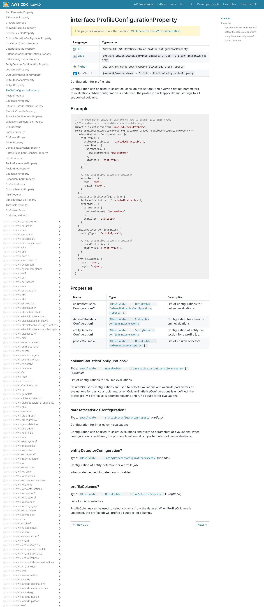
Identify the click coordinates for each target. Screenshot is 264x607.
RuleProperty (13, 194)
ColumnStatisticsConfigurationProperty (28, 38)
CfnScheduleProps (17, 215)
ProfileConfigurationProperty (22, 90)
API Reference (143, 4)
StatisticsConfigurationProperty (24, 116)
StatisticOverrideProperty (21, 111)
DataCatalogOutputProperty (22, 59)
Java (173, 4)
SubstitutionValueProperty (21, 199)
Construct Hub (249, 4)
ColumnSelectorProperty (20, 33)
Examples (229, 4)
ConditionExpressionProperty (23, 147)
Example (225, 18)
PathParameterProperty (20, 12)
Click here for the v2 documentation (155, 31)
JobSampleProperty (17, 69)
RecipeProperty (15, 95)
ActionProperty (14, 142)
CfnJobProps (13, 126)
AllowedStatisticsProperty (21, 27)
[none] (69, 19)
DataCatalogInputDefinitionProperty (27, 152)
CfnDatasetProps (16, 22)
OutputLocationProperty (20, 79)
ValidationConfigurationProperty (24, 121)
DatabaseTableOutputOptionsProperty (28, 53)
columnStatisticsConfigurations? (241, 27)
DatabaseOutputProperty (21, 48)
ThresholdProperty (17, 204)
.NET (183, 4)
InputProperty (14, 158)
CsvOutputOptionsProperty (22, 43)
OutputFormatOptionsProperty (23, 74)
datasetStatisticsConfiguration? (240, 32)
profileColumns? (233, 40)
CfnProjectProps (15, 137)
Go (191, 4)
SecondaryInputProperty (20, 178)
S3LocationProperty (17, 17)
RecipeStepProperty (18, 168)
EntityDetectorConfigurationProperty (27, 64)
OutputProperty (15, 85)
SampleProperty (15, 132)
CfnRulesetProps (15, 210)
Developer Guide (208, 4)
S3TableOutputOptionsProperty (24, 105)
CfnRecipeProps (15, 184)
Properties (226, 23)
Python (161, 4)
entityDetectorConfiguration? (239, 36)
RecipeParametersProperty (22, 163)
